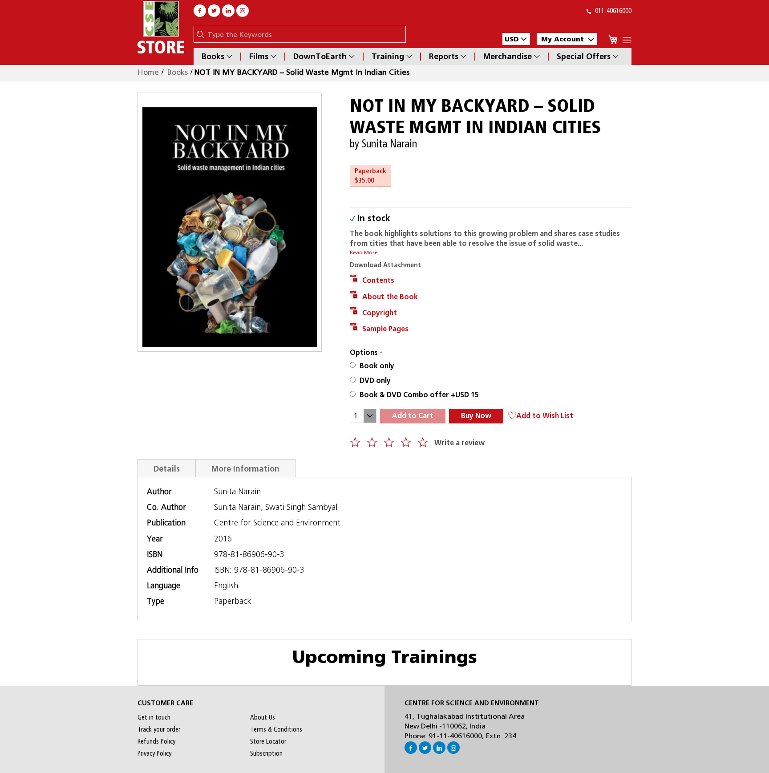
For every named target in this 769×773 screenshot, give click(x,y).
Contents (376, 280)
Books (213, 57)
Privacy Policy (154, 753)
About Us (262, 717)
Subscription (266, 753)
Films (258, 57)
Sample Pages (384, 329)
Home (148, 72)
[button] (516, 39)
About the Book (388, 297)
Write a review (459, 443)
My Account (562, 39)
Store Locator (268, 741)
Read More (364, 252)
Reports (443, 57)
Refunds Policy (156, 741)
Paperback (370, 175)
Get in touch (154, 717)
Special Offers (584, 57)
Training (388, 57)
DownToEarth (320, 57)
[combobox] (304, 34)
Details (167, 468)
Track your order (159, 729)
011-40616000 (612, 11)
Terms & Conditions (276, 729)
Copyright (378, 313)
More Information (245, 468)
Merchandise (507, 57)
